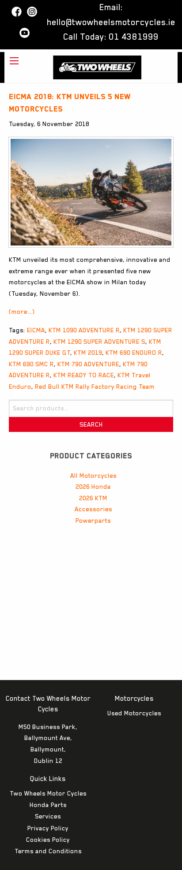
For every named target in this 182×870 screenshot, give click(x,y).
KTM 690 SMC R (31, 364)
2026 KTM (93, 498)
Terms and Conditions (48, 851)
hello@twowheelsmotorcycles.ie (111, 22)
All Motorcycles (93, 475)
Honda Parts (48, 804)
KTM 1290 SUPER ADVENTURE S (99, 341)
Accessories (93, 509)
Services (48, 816)
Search (91, 424)
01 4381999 (134, 36)
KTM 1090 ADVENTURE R (84, 330)
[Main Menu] (14, 60)
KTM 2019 (88, 352)
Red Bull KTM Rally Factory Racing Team (95, 386)
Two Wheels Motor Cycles (48, 793)
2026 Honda (93, 486)
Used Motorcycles (134, 713)
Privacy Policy (47, 828)
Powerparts (93, 520)
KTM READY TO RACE (83, 375)
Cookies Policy (48, 839)
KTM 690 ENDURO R (134, 352)
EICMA (36, 330)
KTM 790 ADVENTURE (88, 364)
